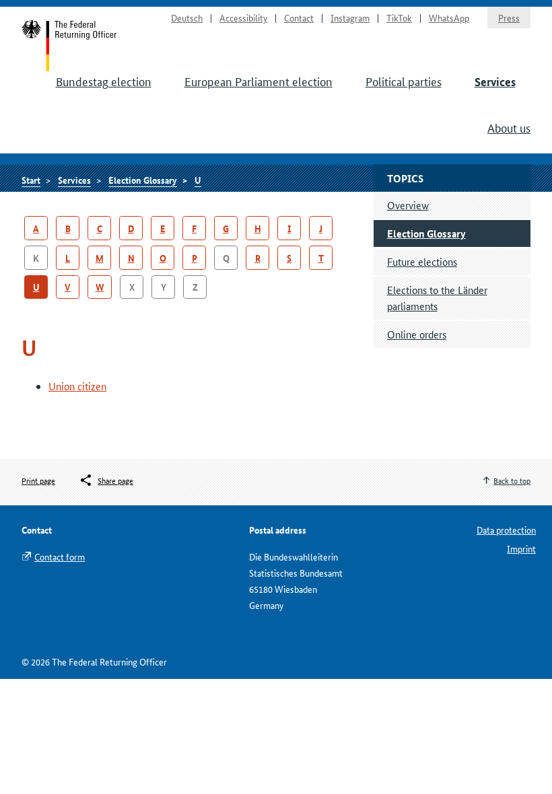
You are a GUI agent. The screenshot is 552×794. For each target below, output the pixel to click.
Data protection (506, 529)
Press (509, 17)
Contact (299, 17)
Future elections (422, 261)
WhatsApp (449, 17)
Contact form (59, 556)
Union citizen (77, 386)
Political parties (404, 81)
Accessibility (243, 17)
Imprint (521, 548)
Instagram (350, 17)
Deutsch (187, 17)
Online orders (416, 334)
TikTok (399, 17)
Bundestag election (103, 81)
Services (495, 81)
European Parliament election (258, 81)
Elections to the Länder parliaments (437, 298)
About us (508, 127)
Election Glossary (142, 179)
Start (70, 45)
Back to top (511, 480)
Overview (408, 205)
